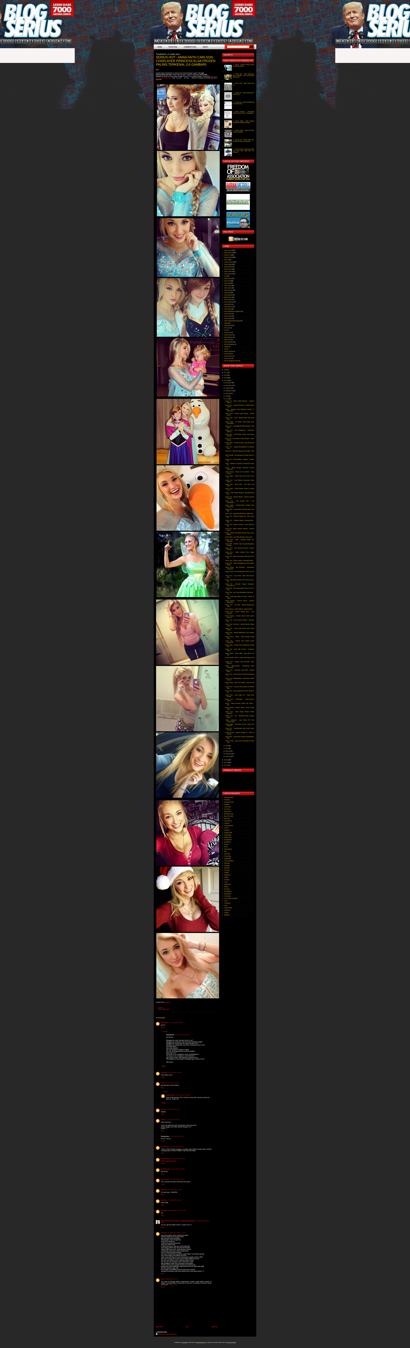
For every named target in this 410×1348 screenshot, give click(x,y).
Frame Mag (227, 856)
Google (226, 346)
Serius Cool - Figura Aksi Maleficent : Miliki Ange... (239, 513)
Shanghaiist (227, 894)
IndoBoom (227, 875)
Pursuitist (227, 889)
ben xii (163, 1109)
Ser (225, 349)
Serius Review (228, 337)
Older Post (214, 1326)
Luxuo (226, 882)
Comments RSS (190, 47)
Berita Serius (228, 297)
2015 (225, 378)
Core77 (226, 828)
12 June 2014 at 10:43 (182, 1035)
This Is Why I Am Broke (230, 898)
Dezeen (226, 844)
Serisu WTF (227, 332)
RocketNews (228, 891)
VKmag (226, 912)
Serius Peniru (228, 306)
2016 (225, 375)
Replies (165, 1031)
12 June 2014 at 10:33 (175, 1072)
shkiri (163, 1083)
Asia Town (227, 809)
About (205, 47)
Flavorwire (227, 854)
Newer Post (159, 1326)
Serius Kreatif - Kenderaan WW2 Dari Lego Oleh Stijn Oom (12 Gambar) (243, 150)
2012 (225, 762)
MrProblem (164, 1022)
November (229, 385)
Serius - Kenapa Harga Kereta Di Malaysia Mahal (243, 65)
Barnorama (227, 811)
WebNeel (227, 915)
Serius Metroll (228, 325)
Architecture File (229, 802)
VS (225, 276)
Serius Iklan (227, 304)
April (227, 748)
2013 (225, 760)
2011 (225, 765)
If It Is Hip (226, 870)
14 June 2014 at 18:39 (175, 1190)
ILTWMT (226, 872)
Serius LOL (227, 255)
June (227, 399)
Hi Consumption (229, 861)
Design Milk (227, 835)
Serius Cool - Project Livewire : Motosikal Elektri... (239, 560)
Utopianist (227, 910)
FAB (225, 851)
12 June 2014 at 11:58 (172, 1083)
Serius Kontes (228, 356)
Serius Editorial (228, 351)
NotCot (226, 886)
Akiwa (163, 1119)
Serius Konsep (228, 262)
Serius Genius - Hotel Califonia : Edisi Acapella (238, 609)
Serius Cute (227, 269)
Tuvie (225, 905)
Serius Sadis (228, 271)
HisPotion (227, 863)
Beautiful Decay (228, 814)
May (227, 746)
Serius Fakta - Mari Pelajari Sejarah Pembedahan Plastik (243, 121)
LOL (225, 330)
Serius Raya (227, 316)
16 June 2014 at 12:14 (175, 1200)
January (228, 756)
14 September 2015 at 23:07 (176, 1233)
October (228, 388)
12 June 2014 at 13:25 (172, 1119)
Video (226, 323)
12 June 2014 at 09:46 (176, 1022)
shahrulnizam (170, 1095)
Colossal (226, 823)
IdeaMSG (227, 868)
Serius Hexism (228, 335)
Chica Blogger (231, 1342)
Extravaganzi (228, 849)
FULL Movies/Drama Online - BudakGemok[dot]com (178, 1221)
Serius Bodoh (228, 295)
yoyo (162, 1279)
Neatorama (227, 884)
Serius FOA (227, 314)
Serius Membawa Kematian (232, 311)
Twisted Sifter (228, 908)
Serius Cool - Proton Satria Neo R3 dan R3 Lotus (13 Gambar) (243, 140)
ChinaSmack (228, 821)
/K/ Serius (227, 328)
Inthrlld (226, 877)
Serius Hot (166, 1009)
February (228, 754)
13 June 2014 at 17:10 (177, 1179)
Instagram (167, 1002)
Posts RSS (173, 47)
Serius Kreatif (228, 257)
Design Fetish (228, 832)
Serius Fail (227, 292)
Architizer (227, 804)
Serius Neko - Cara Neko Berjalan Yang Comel (239, 537)
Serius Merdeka (228, 342)
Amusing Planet (228, 797)
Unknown (164, 1190)
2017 (225, 372)
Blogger (184, 1342)
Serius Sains (228, 358)
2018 (225, 370)
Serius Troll (227, 339)
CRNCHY (227, 830)
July (227, 396)
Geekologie (227, 858)
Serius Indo (227, 278)
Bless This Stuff (228, 816)
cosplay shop (173, 1284)
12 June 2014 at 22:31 (178, 1158)
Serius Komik (228, 299)
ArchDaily (227, 799)
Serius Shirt (227, 309)
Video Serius (228, 252)
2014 (225, 380)
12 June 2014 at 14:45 (176, 1136)
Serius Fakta (227, 264)
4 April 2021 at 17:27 (171, 1279)
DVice (226, 846)
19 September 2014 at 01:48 (176, 1210)
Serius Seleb (228, 285)
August (228, 393)
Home (159, 47)
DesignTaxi (227, 842)
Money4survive (166, 1158)
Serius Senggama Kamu (231, 361)
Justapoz (226, 879)
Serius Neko (227, 288)
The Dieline (227, 896)
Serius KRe (227, 353)
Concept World (228, 825)
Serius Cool (227, 250)
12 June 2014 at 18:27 (177, 1146)
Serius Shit (227, 281)
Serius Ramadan (229, 344)
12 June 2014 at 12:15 (173, 1109)
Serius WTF (227, 267)
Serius (226, 259)
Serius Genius (228, 290)
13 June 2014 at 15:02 (177, 1169)
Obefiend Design (201, 1342)
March (227, 751)
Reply (163, 1027)
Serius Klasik (228, 274)
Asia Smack (227, 807)
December (229, 383)
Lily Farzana (165, 1146)
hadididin (164, 1072)
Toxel (225, 901)
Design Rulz (227, 837)
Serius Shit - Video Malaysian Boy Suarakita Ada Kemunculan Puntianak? (243, 75)
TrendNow (227, 903)
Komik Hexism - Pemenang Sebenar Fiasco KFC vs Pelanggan (243, 112)
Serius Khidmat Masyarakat (232, 321)
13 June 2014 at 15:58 (183, 1095)
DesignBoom (228, 839)
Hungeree (227, 865)
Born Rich (227, 818)
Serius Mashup (228, 302)
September (229, 391)
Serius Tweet (228, 318)
